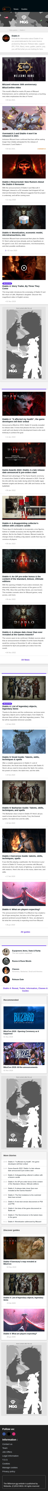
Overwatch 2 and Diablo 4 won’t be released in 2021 (19, 134)
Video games (13, 30)
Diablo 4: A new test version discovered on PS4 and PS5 (25, 1203)
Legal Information (10, 1456)
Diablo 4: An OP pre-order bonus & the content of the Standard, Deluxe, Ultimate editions (22, 579)
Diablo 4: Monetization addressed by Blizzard (24, 1222)
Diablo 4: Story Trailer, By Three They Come (20, 287)
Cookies (6, 1464)
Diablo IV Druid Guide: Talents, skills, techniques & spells (20, 758)
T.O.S (5, 1460)
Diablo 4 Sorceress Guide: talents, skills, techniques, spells (22, 857)
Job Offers (7, 1452)
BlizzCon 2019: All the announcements (20, 1067)
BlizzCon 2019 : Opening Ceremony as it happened (21, 1032)
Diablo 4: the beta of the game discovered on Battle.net (24, 1209)
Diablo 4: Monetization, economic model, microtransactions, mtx (22, 234)
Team (4, 1448)
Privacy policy (8, 1471)
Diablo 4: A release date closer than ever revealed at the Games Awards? (22, 633)
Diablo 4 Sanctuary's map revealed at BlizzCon (19, 1263)
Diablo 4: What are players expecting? (21, 909)
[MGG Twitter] (8, 1434)
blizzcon (7, 283)
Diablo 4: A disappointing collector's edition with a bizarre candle (20, 524)
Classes (15, 969)
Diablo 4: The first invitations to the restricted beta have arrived (24, 1196)
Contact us (7, 1444)
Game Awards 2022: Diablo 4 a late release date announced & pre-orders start (23, 471)
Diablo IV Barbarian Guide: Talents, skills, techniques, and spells (23, 809)
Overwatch (42, 149)
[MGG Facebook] (4, 1434)
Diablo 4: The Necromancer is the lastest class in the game (25, 1216)
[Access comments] (3, 149)
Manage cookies (10, 1467)
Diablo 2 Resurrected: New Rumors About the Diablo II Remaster (23, 183)
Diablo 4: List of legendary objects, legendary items (19, 707)
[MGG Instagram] (13, 1434)
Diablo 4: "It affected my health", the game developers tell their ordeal (23, 420)
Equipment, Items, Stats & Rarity (26, 951)
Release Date (18, 979)
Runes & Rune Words (21, 961)
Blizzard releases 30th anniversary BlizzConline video (19, 86)
